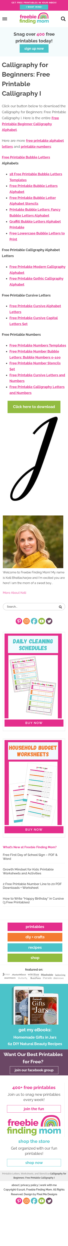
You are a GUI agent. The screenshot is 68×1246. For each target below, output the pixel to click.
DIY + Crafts (35, 937)
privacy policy (29, 1185)
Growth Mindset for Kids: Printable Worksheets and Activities (28, 871)
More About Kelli (14, 593)
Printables (35, 926)
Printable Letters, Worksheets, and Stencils (25, 1173)
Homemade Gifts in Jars (34, 1037)
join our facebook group (34, 1070)
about (15, 1185)
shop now (34, 1162)
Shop (35, 957)
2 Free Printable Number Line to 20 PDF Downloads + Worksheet (32, 886)
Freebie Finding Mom (34, 18)
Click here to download (34, 406)
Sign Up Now (34, 48)
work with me (48, 1185)
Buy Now (34, 723)
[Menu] (4, 18)
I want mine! (34, 7)
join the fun (34, 1109)
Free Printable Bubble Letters (26, 157)
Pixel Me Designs (47, 1194)
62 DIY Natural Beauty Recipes (35, 1044)
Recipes (35, 947)
